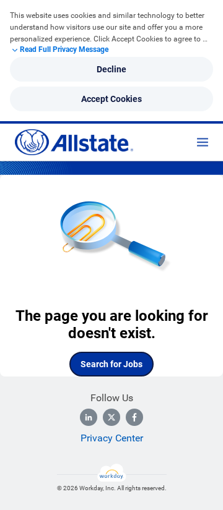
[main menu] (202, 142)
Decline (111, 69)
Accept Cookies (111, 99)
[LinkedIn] (88, 417)
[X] (111, 417)
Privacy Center (112, 438)
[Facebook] (134, 417)
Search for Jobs (111, 364)
